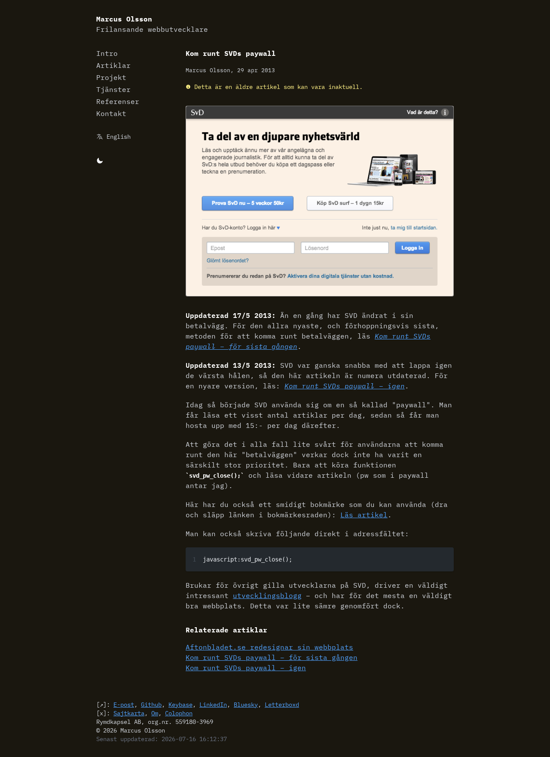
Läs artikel (364, 514)
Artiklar (113, 65)
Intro (107, 53)
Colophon (178, 713)
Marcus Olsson (152, 24)
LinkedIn (213, 704)
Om (154, 713)
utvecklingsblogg (267, 595)
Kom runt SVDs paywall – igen (344, 386)
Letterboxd (282, 704)
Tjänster (113, 89)
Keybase (180, 704)
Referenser (117, 101)
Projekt (111, 77)
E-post (123, 704)
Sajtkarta (128, 713)
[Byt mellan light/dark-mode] (99, 160)
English (119, 136)
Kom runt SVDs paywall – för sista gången (272, 657)
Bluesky (246, 704)
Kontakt (111, 113)
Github (151, 704)
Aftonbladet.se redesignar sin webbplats (269, 647)
